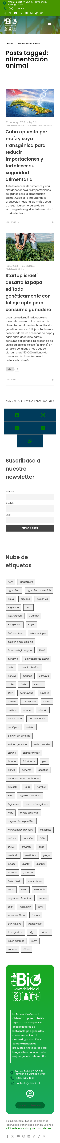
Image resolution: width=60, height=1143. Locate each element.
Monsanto (45, 829)
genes (11, 770)
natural (12, 838)
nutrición (28, 838)
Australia (34, 616)
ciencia (38, 684)
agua (11, 599)
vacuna (12, 949)
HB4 (10, 795)
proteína (28, 872)
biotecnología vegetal (20, 650)
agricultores (26, 581)
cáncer (28, 710)
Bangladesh (14, 624)
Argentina (13, 607)
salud (24, 889)
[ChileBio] (12, 24)
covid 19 (44, 693)
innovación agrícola (37, 804)
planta (25, 864)
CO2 (10, 693)
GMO (27, 787)
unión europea (16, 941)
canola (12, 676)
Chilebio (30, 266)
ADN (10, 581)
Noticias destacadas (40, 125)
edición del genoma (19, 735)
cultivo (46, 701)
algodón (25, 599)
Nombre (10, 491)
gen (44, 761)
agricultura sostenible (39, 590)
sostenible (25, 906)
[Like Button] (50, 222)
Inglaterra (13, 804)
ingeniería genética (30, 795)
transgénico (35, 923)
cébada (43, 710)
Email (8, 514)
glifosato (12, 787)
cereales (44, 676)
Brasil (42, 650)
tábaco (45, 932)
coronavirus (26, 693)
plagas (11, 864)
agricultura (14, 590)
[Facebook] (17, 415)
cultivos (12, 710)
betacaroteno (15, 633)
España (12, 752)
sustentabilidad (16, 915)
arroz (28, 607)
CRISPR (12, 701)
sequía (43, 898)
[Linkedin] (43, 428)
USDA (34, 941)
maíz (10, 812)
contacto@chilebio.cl (28, 1083)
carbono (27, 676)
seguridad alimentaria (20, 898)
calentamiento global (37, 658)
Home (10, 43)
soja (10, 906)
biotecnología (38, 633)
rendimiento (35, 881)
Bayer (31, 624)
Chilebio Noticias (15, 125)
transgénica (14, 923)
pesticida (13, 855)
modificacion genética (20, 829)
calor (11, 667)
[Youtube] (17, 428)
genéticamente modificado (23, 778)
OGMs (11, 847)
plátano (12, 872)
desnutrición (15, 718)
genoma (26, 770)
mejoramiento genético (21, 821)
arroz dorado (15, 616)
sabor (11, 889)
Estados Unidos (31, 752)
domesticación (37, 718)
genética (43, 770)
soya (40, 906)
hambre (41, 787)
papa (41, 847)
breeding (13, 658)
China (24, 684)
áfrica (27, 949)
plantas (40, 864)
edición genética (17, 744)
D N (35, 122)
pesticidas (30, 855)
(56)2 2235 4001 (17, 8)
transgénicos (15, 932)
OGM (42, 838)
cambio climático (30, 667)
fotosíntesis (29, 761)
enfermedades (42, 744)
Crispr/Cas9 (29, 701)
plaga (46, 855)
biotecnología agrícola (20, 641)
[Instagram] (43, 415)
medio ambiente (29, 812)
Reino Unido (14, 881)
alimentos (42, 599)
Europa (12, 761)
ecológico (13, 727)
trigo (31, 932)
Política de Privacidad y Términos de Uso (28, 1128)
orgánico (27, 847)
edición (30, 727)
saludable (39, 889)
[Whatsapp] (30, 440)
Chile (11, 684)
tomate (36, 915)
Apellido (10, 503)
